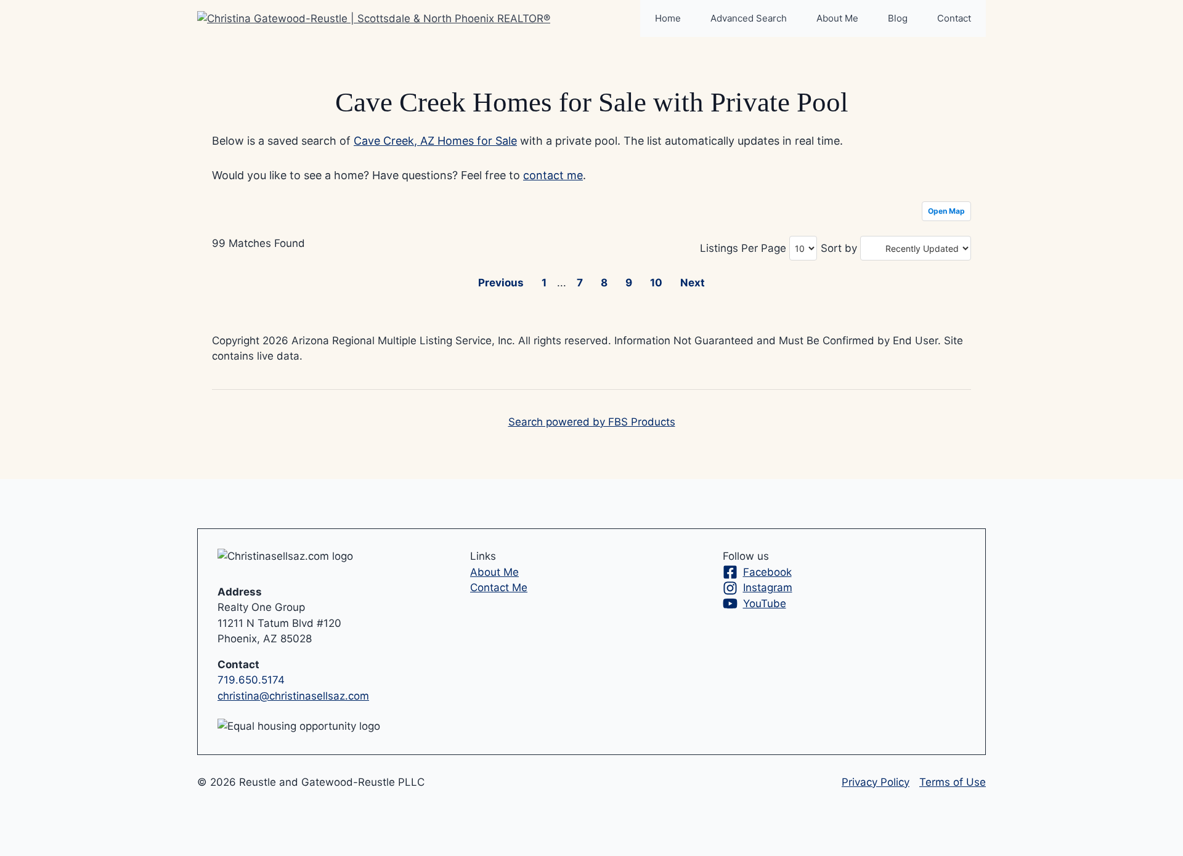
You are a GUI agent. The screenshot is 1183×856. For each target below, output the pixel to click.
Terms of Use (952, 782)
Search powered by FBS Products (591, 422)
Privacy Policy (875, 782)
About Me (837, 18)
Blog (898, 18)
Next (692, 283)
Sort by (839, 248)
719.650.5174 (251, 680)
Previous (501, 283)
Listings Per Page (743, 248)
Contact (954, 18)
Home (668, 18)
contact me (553, 175)
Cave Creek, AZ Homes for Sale (435, 140)
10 (656, 283)
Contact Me (498, 587)
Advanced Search (748, 18)
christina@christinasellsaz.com (293, 696)
